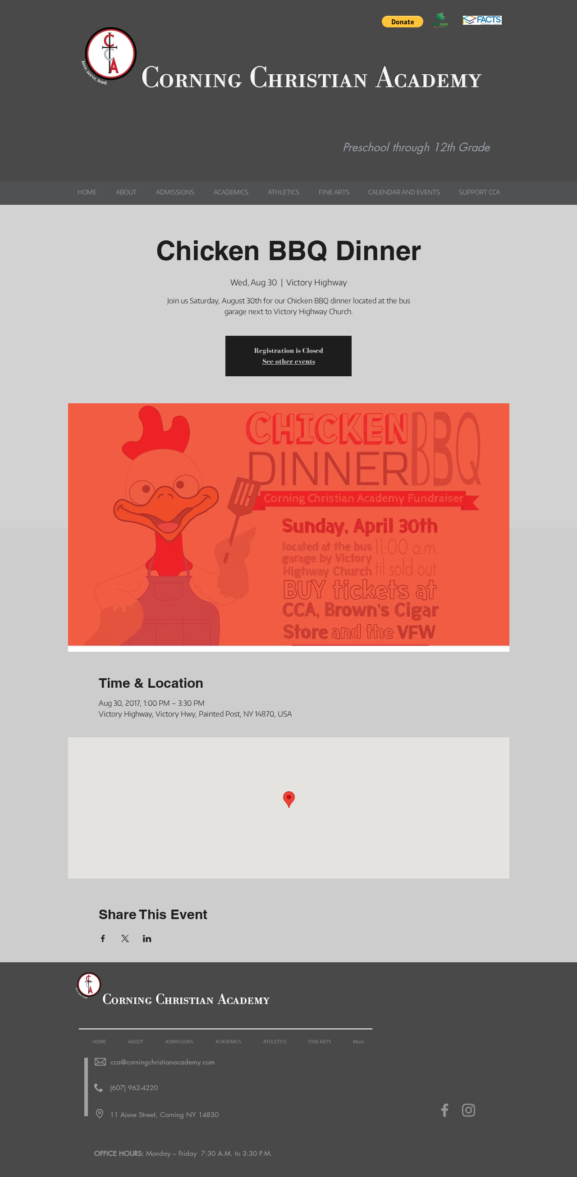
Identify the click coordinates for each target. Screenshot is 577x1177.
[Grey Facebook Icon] (444, 1110)
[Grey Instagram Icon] (468, 1110)
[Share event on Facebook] (103, 938)
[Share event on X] (125, 938)
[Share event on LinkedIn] (147, 938)
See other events (288, 361)
